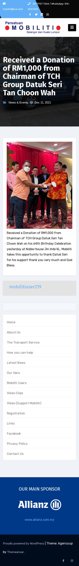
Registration (16, 413)
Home (11, 322)
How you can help (20, 352)
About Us (14, 332)
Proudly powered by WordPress (24, 543)
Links (11, 423)
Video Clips (15, 393)
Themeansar (15, 552)
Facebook (14, 433)
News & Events (18, 102)
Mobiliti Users (16, 383)
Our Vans (13, 373)
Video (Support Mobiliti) (24, 403)
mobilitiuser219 (25, 286)
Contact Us (15, 454)
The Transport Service (23, 342)
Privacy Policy (17, 444)
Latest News (16, 363)
